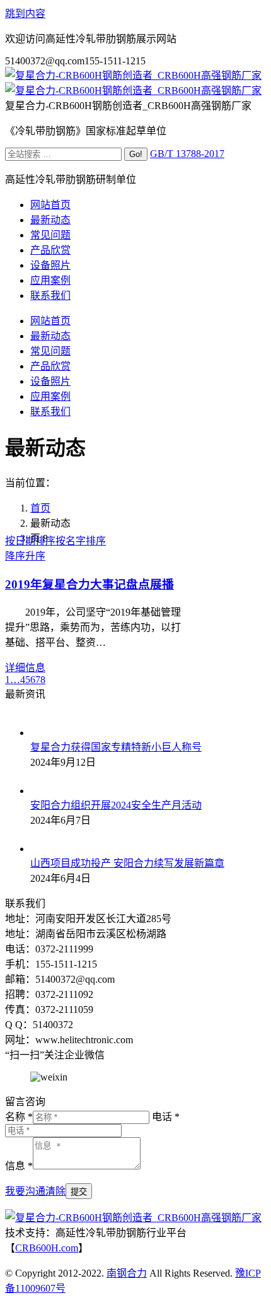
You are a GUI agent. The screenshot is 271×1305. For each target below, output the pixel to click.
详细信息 (25, 667)
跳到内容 (25, 13)
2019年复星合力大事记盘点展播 (89, 584)
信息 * (19, 1166)
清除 (55, 1191)
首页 (40, 508)
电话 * (166, 1116)
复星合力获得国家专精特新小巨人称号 (116, 747)
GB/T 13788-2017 (187, 153)
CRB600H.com (46, 1248)
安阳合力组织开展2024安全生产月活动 (116, 805)
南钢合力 (127, 1273)
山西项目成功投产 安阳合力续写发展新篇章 (127, 863)
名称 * (19, 1116)
